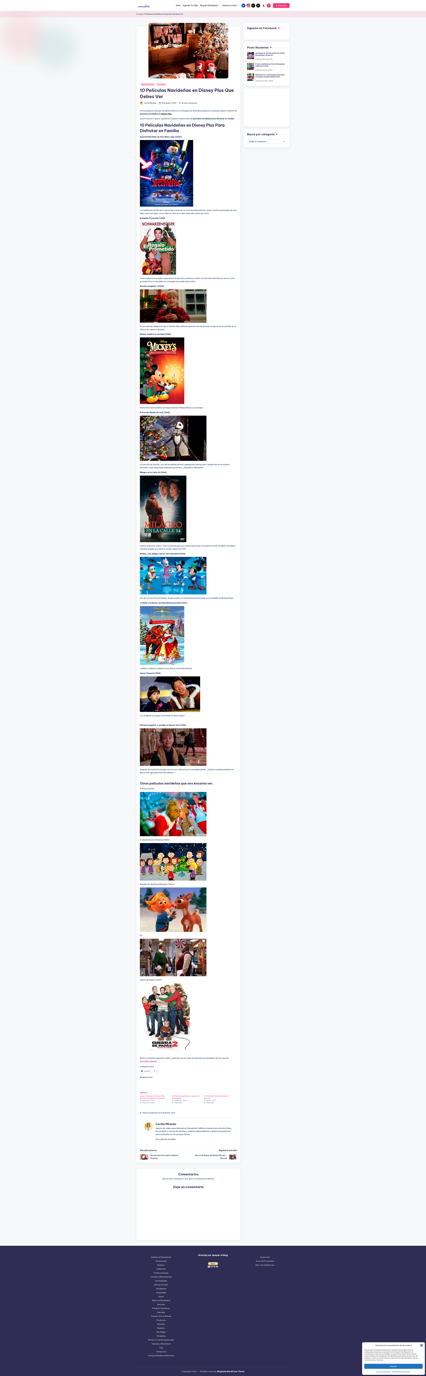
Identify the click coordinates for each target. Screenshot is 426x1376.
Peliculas (161, 84)
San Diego (161, 1332)
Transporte (161, 1351)
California (161, 1269)
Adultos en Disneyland (161, 1257)
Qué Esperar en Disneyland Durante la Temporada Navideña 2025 (270, 76)
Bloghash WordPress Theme (230, 1371)
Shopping (161, 1336)
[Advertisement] (266, 107)
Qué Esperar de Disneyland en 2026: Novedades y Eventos (270, 54)
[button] (421, 1345)
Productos (161, 1320)
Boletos (161, 1265)
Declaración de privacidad (401, 1371)
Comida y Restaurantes (161, 1277)
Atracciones (161, 1261)
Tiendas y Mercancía (161, 1344)
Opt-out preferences (383, 1371)
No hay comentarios (189, 103)
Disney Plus (166, 114)
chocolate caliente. (148, 1061)
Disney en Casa (148, 84)
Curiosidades (161, 1281)
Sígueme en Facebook (262, 28)
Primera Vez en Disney (161, 1316)
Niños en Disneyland (161, 1300)
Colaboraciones (161, 1273)
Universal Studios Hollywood (161, 1355)
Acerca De (265, 1257)
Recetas (161, 1324)
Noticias (161, 1304)
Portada (139, 14)
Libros (161, 1296)
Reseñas (161, 1328)
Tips (161, 1347)
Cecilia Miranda (166, 1124)
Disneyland (161, 1288)
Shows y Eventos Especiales (161, 1340)
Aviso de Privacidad (265, 1261)
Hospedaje (161, 1292)
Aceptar (393, 1366)
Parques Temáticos (161, 1308)
